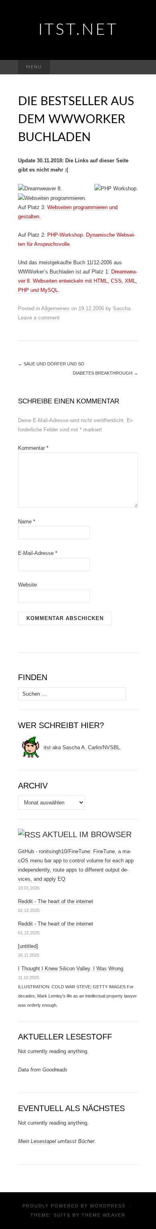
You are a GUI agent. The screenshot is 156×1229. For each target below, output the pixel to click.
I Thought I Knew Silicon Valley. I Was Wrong (70, 969)
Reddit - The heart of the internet (55, 901)
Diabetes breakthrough (105, 373)
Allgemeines (55, 308)
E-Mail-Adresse (37, 553)
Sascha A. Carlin (81, 747)
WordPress (108, 1205)
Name (26, 522)
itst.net (78, 30)
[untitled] (28, 946)
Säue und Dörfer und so (51, 363)
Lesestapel (43, 1141)
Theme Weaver (104, 1215)
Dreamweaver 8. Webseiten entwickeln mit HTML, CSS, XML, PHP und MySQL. (77, 281)
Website (27, 585)
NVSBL (111, 747)
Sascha (121, 308)
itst (47, 747)
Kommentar (33, 448)
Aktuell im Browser (87, 834)
